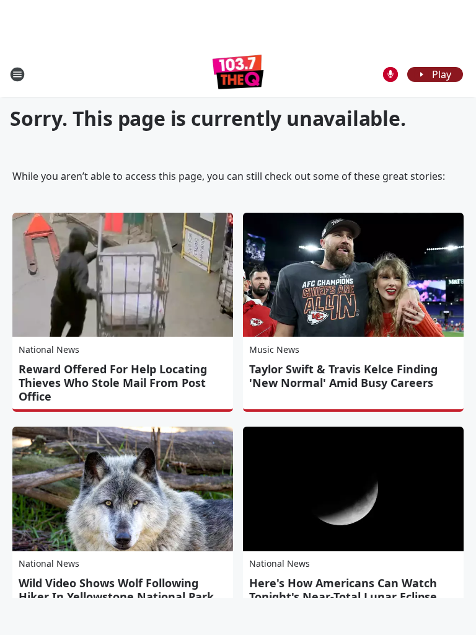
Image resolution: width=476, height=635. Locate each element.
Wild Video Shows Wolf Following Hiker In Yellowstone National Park (116, 589)
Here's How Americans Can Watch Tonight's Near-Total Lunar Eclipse (343, 589)
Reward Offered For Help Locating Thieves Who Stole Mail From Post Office (113, 382)
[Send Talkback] (390, 74)
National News (49, 349)
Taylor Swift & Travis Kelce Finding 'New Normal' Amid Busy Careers (343, 375)
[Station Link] (238, 74)
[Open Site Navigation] (17, 74)
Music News (274, 349)
